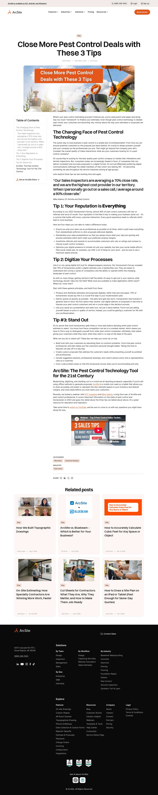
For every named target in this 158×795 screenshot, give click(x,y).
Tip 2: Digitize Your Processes (29, 159)
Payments (60, 738)
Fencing (104, 666)
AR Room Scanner (64, 716)
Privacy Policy (132, 709)
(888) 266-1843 (21, 656)
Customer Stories (94, 713)
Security (109, 727)
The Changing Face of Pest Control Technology (28, 128)
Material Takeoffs (63, 731)
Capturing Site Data (87, 658)
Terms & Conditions (134, 712)
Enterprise (60, 676)
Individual (60, 683)
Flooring (104, 670)
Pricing (91, 12)
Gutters (104, 677)
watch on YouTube (78, 407)
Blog (88, 709)
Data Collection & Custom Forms (70, 727)
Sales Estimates (85, 665)
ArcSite (96, 384)
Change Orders (62, 742)
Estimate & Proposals (65, 735)
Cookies (129, 715)
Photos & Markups (64, 724)
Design (59, 655)
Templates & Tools (94, 724)
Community (91, 731)
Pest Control (106, 681)
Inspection (60, 659)
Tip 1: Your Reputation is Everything (26, 154)
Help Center (91, 727)
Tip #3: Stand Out (24, 162)
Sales (58, 666)
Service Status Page (95, 735)
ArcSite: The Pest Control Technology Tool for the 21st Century (28, 169)
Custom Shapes (63, 713)
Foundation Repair (109, 674)
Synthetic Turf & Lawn (110, 688)
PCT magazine (91, 394)
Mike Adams (107, 394)
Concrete (105, 659)
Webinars (90, 720)
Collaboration (62, 750)
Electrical (105, 663)
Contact (109, 716)
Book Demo (142, 12)
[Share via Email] (72, 478)
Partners (110, 720)
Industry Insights (93, 716)
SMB (58, 680)
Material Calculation (87, 662)
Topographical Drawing (66, 720)
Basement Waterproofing (111, 655)
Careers (109, 713)
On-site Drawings (63, 709)
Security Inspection (109, 685)
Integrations (61, 753)
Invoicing (60, 746)
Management (61, 663)
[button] (53, 12)
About (109, 709)
